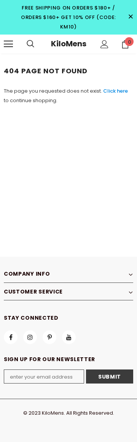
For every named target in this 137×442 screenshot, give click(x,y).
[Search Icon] (30, 44)
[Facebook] (11, 337)
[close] (130, 17)
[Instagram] (30, 337)
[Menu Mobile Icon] (8, 44)
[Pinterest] (49, 337)
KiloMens (68, 43)
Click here (115, 91)
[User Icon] (104, 44)
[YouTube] (69, 337)
